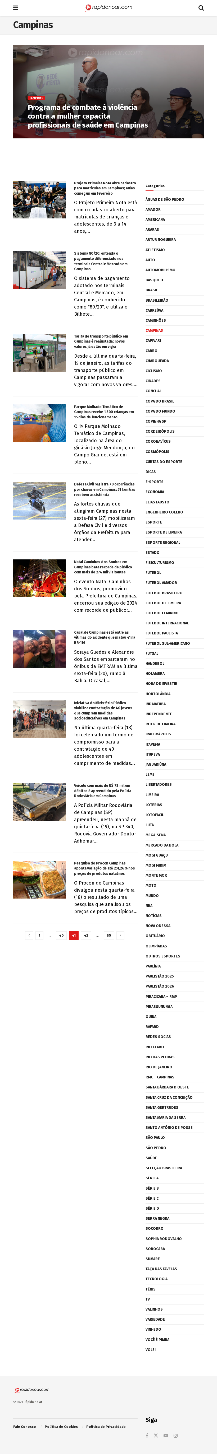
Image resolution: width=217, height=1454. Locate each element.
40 (61, 935)
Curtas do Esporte (164, 462)
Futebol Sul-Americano (168, 643)
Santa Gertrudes (162, 1107)
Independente (159, 714)
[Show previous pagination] (29, 935)
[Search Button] (201, 8)
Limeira (152, 795)
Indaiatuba (156, 704)
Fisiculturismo (160, 562)
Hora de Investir (161, 683)
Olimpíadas (156, 946)
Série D (152, 1208)
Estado (153, 552)
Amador (153, 209)
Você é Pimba (157, 1340)
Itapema (153, 744)
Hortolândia (158, 694)
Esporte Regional (163, 542)
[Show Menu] (15, 8)
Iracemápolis (158, 734)
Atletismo (155, 250)
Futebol (153, 573)
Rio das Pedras (160, 1057)
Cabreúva (154, 310)
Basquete (155, 280)
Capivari (153, 340)
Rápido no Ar (33, 1402)
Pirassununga (159, 1006)
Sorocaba (155, 1249)
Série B (152, 1188)
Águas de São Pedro (165, 199)
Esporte (154, 522)
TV (148, 1299)
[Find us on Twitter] (155, 1436)
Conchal (153, 391)
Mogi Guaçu (157, 855)
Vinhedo (153, 1329)
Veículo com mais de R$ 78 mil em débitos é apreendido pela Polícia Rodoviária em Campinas (102, 790)
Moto (151, 885)
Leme (150, 774)
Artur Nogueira (161, 239)
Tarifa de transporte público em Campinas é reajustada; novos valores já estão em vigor (101, 341)
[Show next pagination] (120, 935)
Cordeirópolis (160, 431)
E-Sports (155, 482)
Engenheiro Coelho (164, 512)
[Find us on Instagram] (176, 1436)
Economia (155, 492)
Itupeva (153, 754)
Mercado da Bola (162, 845)
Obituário (155, 936)
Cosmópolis (157, 452)
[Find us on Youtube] (166, 1436)
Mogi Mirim (156, 865)
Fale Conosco (24, 1427)
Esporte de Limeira (164, 532)
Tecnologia (157, 1279)
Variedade (155, 1319)
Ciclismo (154, 371)
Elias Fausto (157, 502)
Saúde (151, 1158)
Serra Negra (157, 1218)
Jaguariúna (156, 764)
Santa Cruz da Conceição (169, 1097)
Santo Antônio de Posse (169, 1127)
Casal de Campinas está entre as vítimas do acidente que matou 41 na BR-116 (104, 637)
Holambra (155, 673)
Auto (150, 260)
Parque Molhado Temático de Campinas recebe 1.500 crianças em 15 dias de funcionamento (104, 412)
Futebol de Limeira (163, 603)
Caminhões (156, 320)
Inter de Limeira (160, 724)
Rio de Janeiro (159, 1067)
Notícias (154, 916)
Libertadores (159, 784)
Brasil (152, 290)
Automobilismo (160, 270)
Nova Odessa (158, 926)
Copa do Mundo (160, 411)
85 (109, 935)
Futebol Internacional (167, 623)
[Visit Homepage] (108, 8)
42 (86, 935)
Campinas (36, 98)
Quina (151, 1016)
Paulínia (153, 966)
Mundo (152, 896)
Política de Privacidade (106, 1427)
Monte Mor (156, 875)
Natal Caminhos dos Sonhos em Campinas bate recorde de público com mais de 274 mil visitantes (103, 567)
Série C (152, 1198)
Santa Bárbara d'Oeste (167, 1087)
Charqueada (157, 361)
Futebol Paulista (162, 633)
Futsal (152, 653)
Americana (155, 219)
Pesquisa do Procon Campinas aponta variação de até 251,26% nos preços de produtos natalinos (104, 868)
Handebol (155, 663)
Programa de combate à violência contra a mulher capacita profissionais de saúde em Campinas (88, 116)
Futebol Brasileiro (164, 593)
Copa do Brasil (160, 401)
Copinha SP (156, 421)
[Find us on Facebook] (147, 1436)
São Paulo (155, 1137)
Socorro (155, 1228)
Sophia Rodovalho (164, 1239)
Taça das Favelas (161, 1269)
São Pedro (156, 1148)
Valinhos (154, 1309)
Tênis (151, 1289)
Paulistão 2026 (160, 986)
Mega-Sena (156, 835)
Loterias (154, 805)
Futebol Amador (161, 583)
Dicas (151, 472)
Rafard (152, 1027)
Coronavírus (158, 441)
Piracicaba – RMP (161, 996)
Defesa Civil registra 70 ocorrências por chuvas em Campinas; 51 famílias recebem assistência (104, 489)
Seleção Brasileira (164, 1168)
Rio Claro (155, 1047)
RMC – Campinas (160, 1077)
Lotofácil (155, 815)
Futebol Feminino (162, 613)
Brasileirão (157, 300)
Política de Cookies (61, 1427)
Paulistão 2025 (160, 976)
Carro (151, 351)
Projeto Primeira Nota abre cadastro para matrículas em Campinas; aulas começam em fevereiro (105, 188)
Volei (151, 1350)
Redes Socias (158, 1037)
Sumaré (153, 1259)
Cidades (153, 381)
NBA (149, 906)
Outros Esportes (163, 956)
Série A (152, 1178)
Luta (150, 825)
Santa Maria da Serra (166, 1117)
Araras (152, 229)
